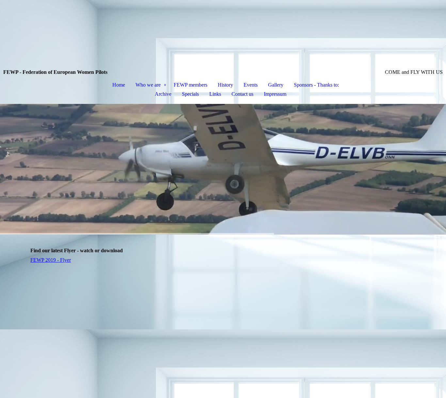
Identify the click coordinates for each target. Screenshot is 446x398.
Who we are (148, 85)
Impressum (275, 94)
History (225, 85)
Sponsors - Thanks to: (316, 85)
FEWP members (190, 85)
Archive (163, 94)
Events (251, 85)
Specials (190, 94)
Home (118, 85)
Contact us (242, 94)
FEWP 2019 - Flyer (50, 260)
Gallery (275, 85)
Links (215, 94)
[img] (223, 34)
